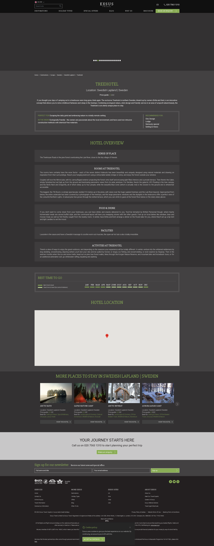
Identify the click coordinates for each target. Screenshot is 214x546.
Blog (111, 11)
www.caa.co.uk (155, 525)
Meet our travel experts (152, 496)
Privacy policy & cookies (139, 512)
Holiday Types (75, 496)
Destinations (41, 11)
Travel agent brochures (151, 506)
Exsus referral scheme (151, 503)
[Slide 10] (112, 60)
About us (147, 493)
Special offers (91, 11)
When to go (74, 506)
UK (109, 493)
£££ (112, 95)
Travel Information (40, 503)
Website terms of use (154, 512)
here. (36, 541)
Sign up (154, 470)
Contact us (38, 496)
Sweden (59, 75)
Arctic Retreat (115, 406)
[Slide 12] (116, 60)
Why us (128, 11)
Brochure (148, 11)
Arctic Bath (46, 406)
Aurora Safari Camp (152, 406)
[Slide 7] (106, 60)
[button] (107, 336)
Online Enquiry (39, 499)
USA (109, 503)
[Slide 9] (110, 60)
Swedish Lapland (69, 75)
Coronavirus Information (42, 506)
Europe (53, 75)
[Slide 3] (98, 60)
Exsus (107, 4)
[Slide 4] (100, 60)
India (109, 499)
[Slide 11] (114, 60)
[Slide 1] (94, 60)
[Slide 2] (96, 60)
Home (36, 75)
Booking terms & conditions (171, 512)
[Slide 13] (118, 60)
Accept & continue (92, 539)
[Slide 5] (102, 60)
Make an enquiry (165, 11)
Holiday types (66, 11)
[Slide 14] (120, 60)
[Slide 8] (108, 60)
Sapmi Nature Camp (83, 406)
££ (111, 95)
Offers (73, 499)
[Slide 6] (104, 60)
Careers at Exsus (150, 499)
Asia (109, 496)
